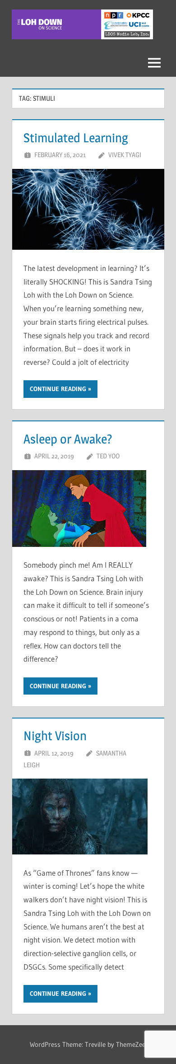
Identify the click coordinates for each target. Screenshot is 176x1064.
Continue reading (58, 389)
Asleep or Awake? (67, 439)
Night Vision (55, 735)
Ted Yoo (108, 456)
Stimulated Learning (75, 137)
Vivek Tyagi (124, 154)
